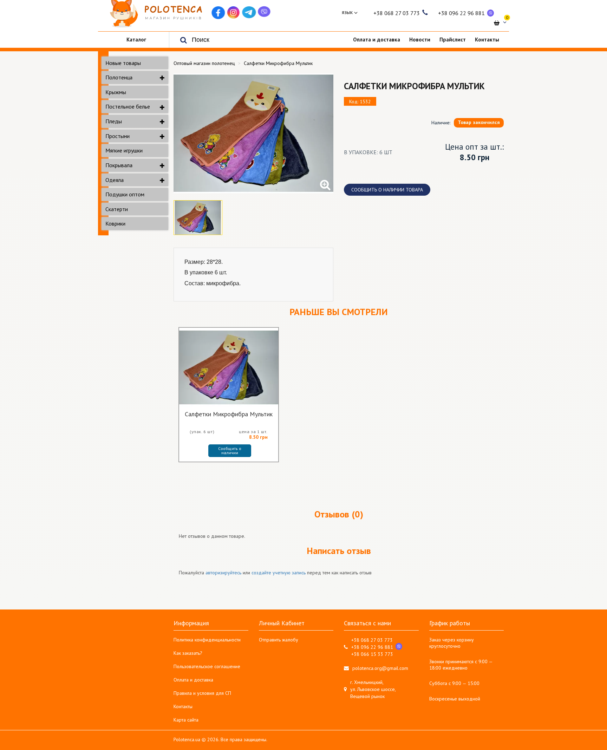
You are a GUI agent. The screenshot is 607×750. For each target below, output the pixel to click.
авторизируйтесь (223, 572)
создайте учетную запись (279, 572)
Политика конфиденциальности (207, 640)
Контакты (183, 706)
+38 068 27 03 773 (396, 13)
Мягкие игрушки (124, 150)
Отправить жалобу (278, 640)
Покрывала (118, 165)
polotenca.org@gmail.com (380, 668)
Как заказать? (188, 653)
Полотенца (118, 77)
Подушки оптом (124, 194)
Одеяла (114, 179)
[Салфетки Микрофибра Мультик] (253, 133)
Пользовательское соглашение (207, 666)
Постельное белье (127, 106)
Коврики (115, 223)
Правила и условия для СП (202, 693)
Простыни (117, 135)
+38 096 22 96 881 (461, 13)
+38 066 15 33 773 (372, 654)
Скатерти (116, 209)
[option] (253, 133)
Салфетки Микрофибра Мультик (229, 414)
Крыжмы (115, 92)
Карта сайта (186, 720)
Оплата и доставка (193, 680)
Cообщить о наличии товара (387, 190)
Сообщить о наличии (230, 450)
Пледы (113, 121)
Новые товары (123, 62)
